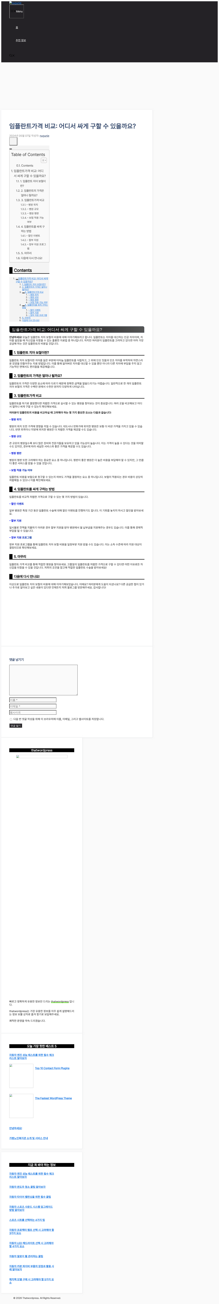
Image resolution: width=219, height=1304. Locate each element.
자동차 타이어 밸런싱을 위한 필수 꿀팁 (30, 1196)
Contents (27, 165)
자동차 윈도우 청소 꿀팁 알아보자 (27, 1186)
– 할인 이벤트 (33, 235)
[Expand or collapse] (10, 148)
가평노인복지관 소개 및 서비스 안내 (28, 1138)
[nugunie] (15, 2)
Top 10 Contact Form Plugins (52, 1068)
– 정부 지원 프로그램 (36, 246)
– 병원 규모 (33, 209)
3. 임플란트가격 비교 (32, 200)
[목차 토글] (42, 160)
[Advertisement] (77, 86)
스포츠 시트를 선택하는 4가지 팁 (27, 1220)
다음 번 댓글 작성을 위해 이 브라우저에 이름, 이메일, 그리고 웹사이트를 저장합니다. (58, 719)
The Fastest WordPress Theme (53, 1098)
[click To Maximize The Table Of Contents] (13, 141)
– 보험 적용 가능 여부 (35, 219)
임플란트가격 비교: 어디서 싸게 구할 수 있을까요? (30, 173)
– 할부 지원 (32, 240)
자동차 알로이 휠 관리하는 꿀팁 (26, 1256)
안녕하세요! (15, 1128)
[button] (12, 56)
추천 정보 (21, 40)
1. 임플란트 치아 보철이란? (33, 183)
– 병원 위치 (32, 204)
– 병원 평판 (33, 213)
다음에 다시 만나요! (31, 258)
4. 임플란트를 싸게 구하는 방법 (33, 229)
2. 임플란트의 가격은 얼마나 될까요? (32, 193)
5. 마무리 (26, 253)
